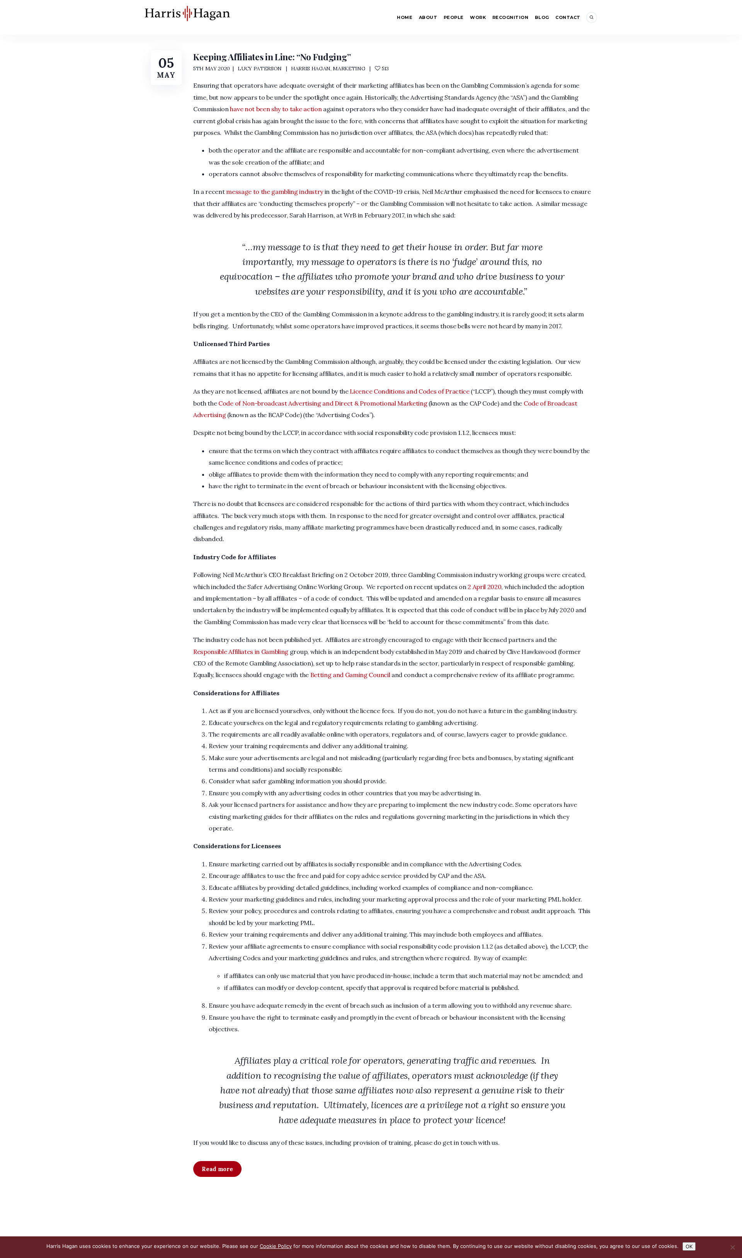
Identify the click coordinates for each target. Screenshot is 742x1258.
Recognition (510, 17)
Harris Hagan (310, 68)
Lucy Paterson (260, 68)
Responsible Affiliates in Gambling (240, 651)
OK (689, 1246)
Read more (217, 1169)
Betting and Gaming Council (350, 675)
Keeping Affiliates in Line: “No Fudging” (272, 57)
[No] (732, 1247)
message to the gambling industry (274, 191)
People (454, 17)
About (428, 17)
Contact (567, 17)
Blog (542, 17)
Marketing (349, 68)
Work (478, 17)
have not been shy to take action (276, 109)
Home (404, 17)
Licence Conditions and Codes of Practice (409, 391)
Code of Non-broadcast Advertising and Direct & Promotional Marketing (322, 403)
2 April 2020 (484, 587)
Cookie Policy (276, 1246)
